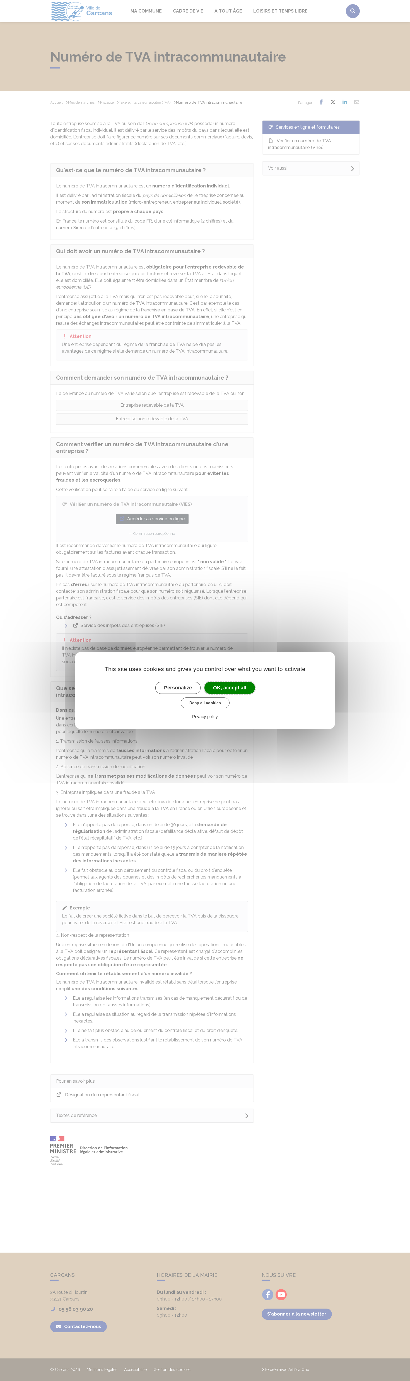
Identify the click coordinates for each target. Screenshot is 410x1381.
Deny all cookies (205, 703)
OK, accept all (229, 687)
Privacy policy (205, 716)
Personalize (178, 687)
